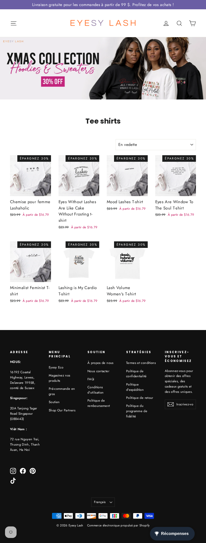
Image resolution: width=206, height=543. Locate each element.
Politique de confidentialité (136, 374)
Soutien (54, 402)
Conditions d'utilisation (95, 390)
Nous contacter (98, 371)
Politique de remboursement (98, 403)
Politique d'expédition (135, 387)
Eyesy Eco (56, 367)
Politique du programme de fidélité (136, 411)
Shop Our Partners (62, 410)
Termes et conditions (141, 362)
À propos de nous (100, 362)
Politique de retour (139, 397)
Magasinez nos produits (59, 378)
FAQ (90, 379)
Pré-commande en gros (62, 391)
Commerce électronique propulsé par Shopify (118, 525)
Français (100, 502)
